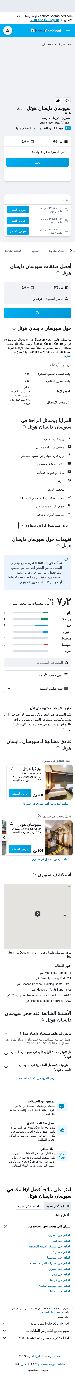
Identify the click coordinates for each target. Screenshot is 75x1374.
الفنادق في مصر (61, 1274)
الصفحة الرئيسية (53, 1356)
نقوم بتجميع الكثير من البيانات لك (47, 1330)
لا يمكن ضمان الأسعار (52, 1311)
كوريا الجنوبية (33, 1356)
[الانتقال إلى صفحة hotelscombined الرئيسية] (45, 30)
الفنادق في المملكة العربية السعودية (49, 1246)
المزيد (67, 356)
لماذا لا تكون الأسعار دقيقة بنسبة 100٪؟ (43, 1337)
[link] (45, 803)
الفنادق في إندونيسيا (59, 1257)
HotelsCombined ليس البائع (50, 1323)
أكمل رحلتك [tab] (62, 1215)
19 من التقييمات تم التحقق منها (36, 128)
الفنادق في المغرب (59, 1235)
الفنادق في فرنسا (60, 1280)
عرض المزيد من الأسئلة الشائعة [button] (37, 1078)
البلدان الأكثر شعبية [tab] (57, 1206)
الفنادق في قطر (61, 1241)
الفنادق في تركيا (61, 1252)
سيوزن (22, 1364)
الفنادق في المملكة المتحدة (55, 1286)
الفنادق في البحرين (59, 1269)
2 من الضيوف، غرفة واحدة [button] (49, 151)
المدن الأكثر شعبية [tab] (29, 1206)
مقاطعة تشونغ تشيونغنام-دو (51, 1364)
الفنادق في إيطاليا (60, 1291)
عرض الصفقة (20, 793)
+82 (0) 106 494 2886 (55, 122)
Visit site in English (44, 20)
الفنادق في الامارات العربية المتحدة (50, 1263)
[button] (4, 18)
